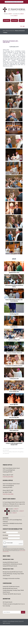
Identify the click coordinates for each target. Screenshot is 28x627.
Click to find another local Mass (11, 578)
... (0, 626)
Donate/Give (14, 20)
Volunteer (22, 20)
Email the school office (8, 494)
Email (4, 532)
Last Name (5, 538)
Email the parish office (8, 476)
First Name (5, 535)
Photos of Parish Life (10, 30)
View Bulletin (6, 20)
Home (4, 30)
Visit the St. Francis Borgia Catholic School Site (14, 1)
